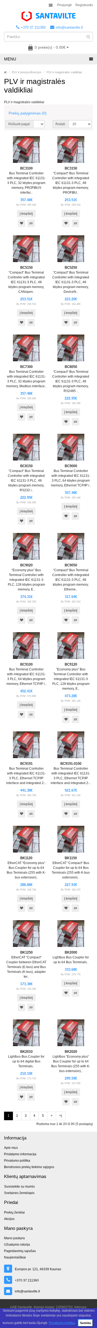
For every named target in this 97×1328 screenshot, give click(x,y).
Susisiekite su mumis (19, 1186)
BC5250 (71, 268)
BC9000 (71, 466)
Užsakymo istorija (17, 1244)
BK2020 (71, 1052)
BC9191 (26, 764)
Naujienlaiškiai (15, 1257)
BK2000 (71, 952)
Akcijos (9, 1219)
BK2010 (26, 1052)
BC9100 (26, 664)
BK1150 (71, 858)
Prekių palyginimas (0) (28, 113)
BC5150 (26, 268)
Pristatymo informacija (20, 1154)
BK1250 (26, 952)
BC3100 (26, 168)
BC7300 (26, 367)
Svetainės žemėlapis (19, 1193)
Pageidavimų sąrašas (20, 1251)
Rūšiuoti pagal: (19, 124)
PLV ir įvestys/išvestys (26, 72)
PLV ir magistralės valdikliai (64, 72)
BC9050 (71, 565)
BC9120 (71, 664)
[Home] (5, 72)
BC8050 (71, 367)
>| (60, 1116)
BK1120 (26, 858)
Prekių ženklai (14, 1212)
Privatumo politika (62, 1323)
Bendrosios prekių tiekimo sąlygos (29, 1167)
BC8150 (26, 466)
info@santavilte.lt (69, 27)
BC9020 (26, 565)
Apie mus (11, 1148)
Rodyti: (61, 124)
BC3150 (71, 168)
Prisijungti (64, 5)
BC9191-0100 (70, 764)
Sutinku (85, 1323)
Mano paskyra (14, 1238)
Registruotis (84, 5)
